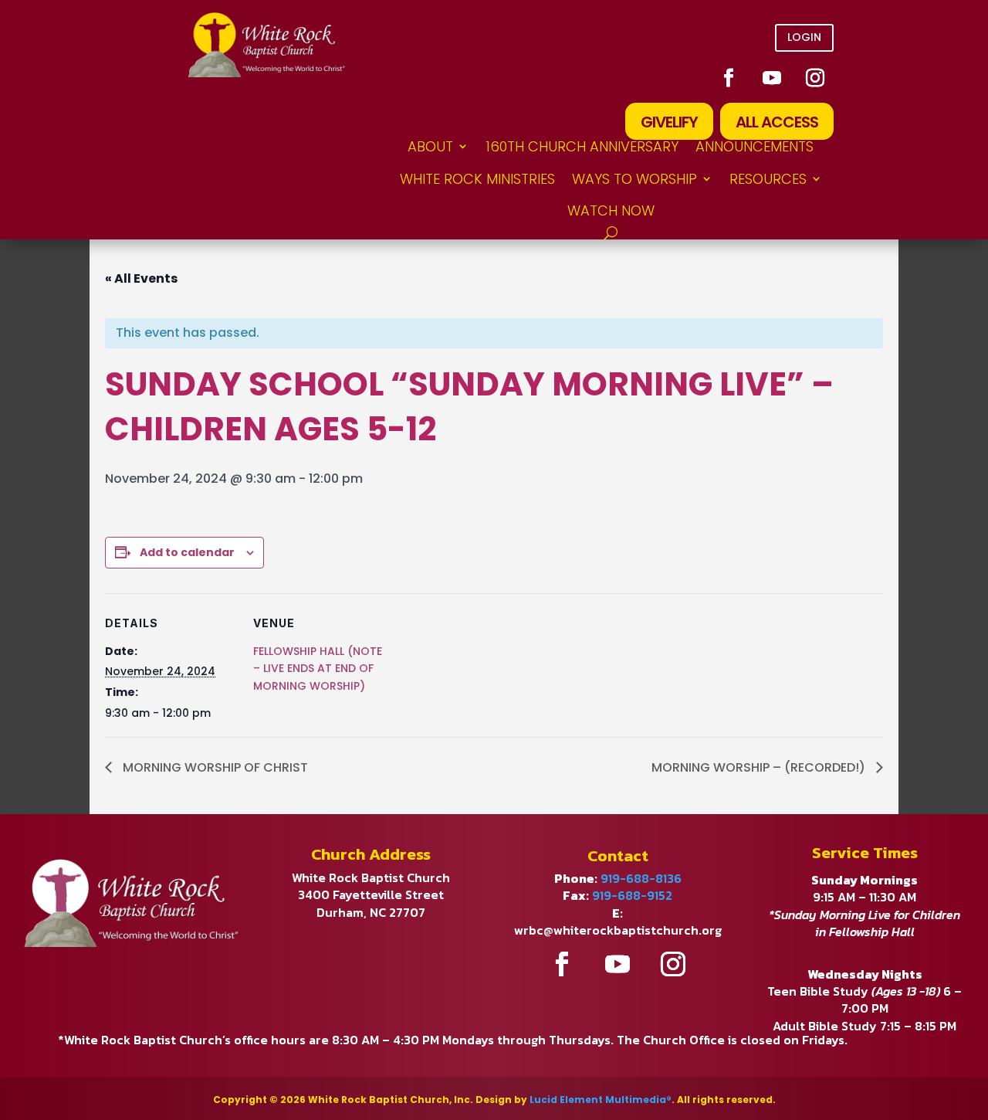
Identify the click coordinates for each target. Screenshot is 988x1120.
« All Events (141, 278)
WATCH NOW (611, 210)
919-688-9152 (632, 895)
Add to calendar (187, 552)
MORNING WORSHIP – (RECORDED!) (759, 767)
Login (804, 37)
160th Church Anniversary (582, 146)
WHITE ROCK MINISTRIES (477, 178)
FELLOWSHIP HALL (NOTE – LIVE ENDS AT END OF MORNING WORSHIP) (317, 668)
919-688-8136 (641, 878)
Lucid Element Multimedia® (601, 1099)
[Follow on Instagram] (815, 78)
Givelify (669, 122)
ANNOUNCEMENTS (754, 146)
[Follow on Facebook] (728, 78)
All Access (777, 122)
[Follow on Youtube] (771, 78)
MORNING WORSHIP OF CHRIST (214, 767)
